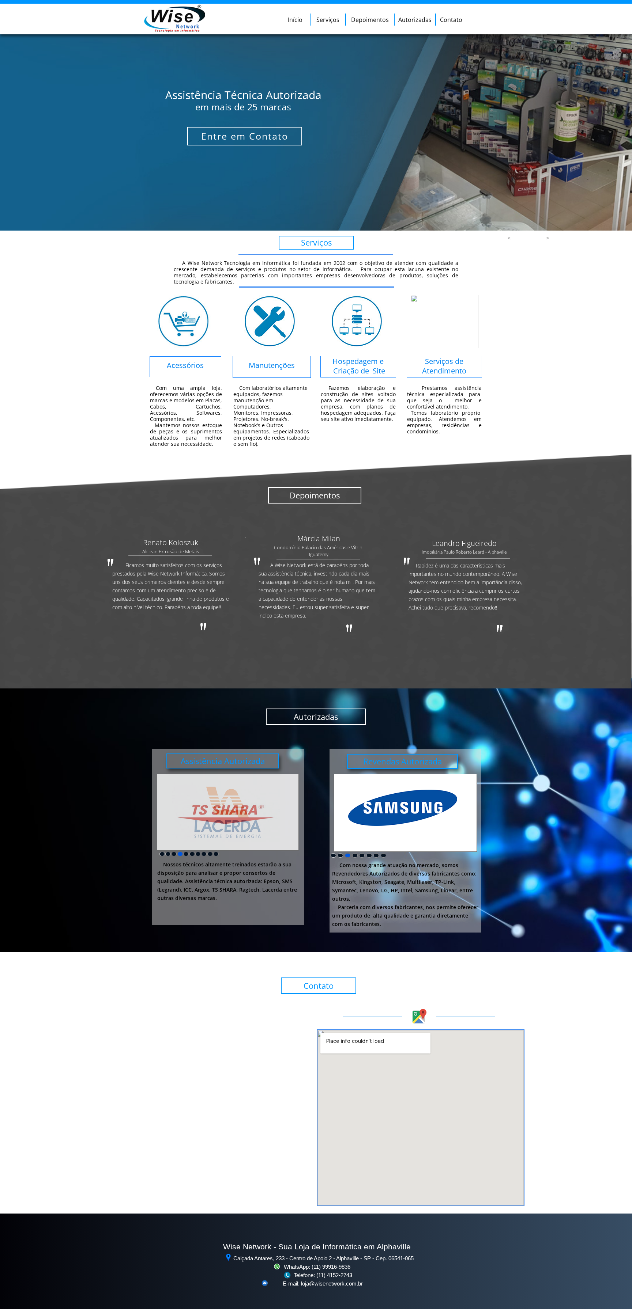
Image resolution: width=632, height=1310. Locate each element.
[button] (509, 238)
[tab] (162, 854)
